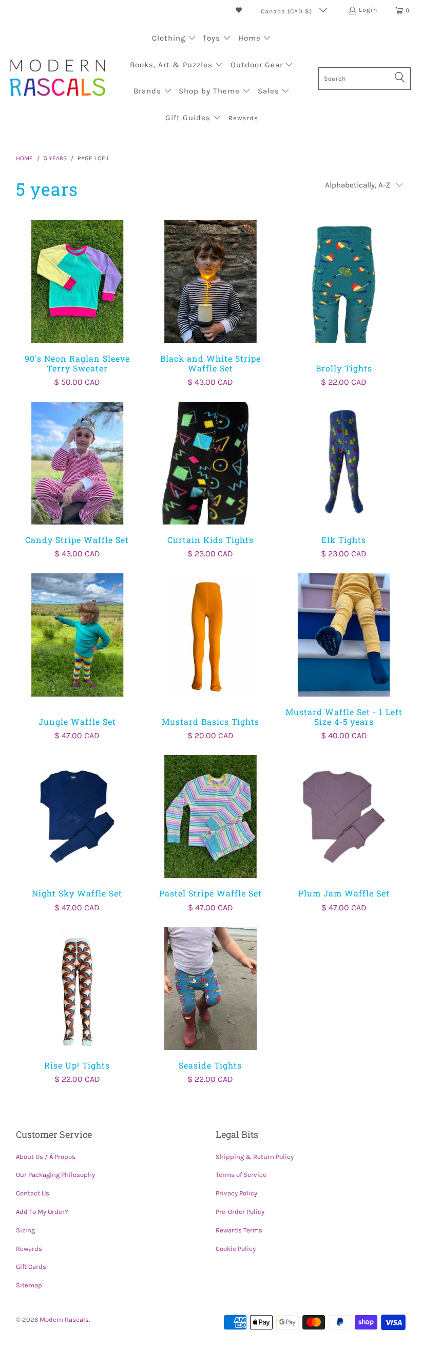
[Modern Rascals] (57, 79)
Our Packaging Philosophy (55, 1174)
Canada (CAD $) (287, 11)
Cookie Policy (236, 1248)
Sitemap (29, 1285)
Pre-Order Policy (240, 1211)
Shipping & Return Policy (255, 1156)
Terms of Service (241, 1174)
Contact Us (32, 1193)
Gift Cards (31, 1266)
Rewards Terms (239, 1230)
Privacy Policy (236, 1193)
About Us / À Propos (45, 1156)
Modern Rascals (64, 1319)
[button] (174, 39)
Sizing (25, 1230)
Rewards (29, 1248)
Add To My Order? (42, 1211)
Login (368, 9)
